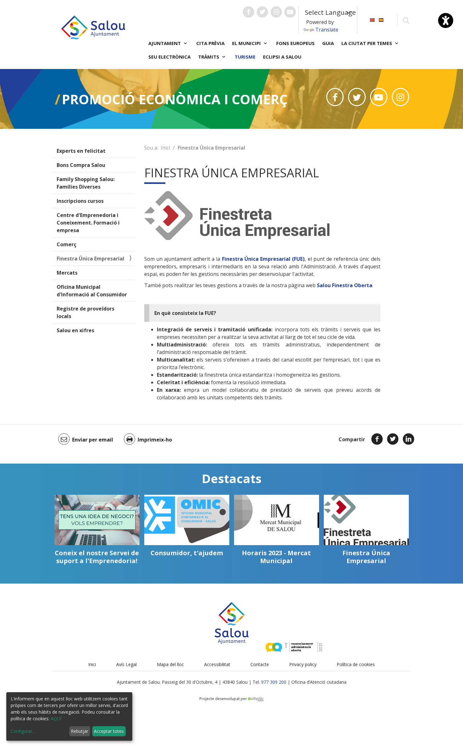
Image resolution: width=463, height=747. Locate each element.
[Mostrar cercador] (406, 20)
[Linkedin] (408, 439)
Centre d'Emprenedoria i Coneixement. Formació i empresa (88, 223)
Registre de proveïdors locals (85, 312)
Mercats (67, 272)
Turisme (245, 57)
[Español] (381, 19)
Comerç (66, 244)
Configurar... (23, 731)
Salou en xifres (75, 330)
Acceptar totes (109, 731)
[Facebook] (377, 439)
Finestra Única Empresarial (90, 258)
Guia (328, 43)
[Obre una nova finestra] (248, 12)
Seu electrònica (169, 57)
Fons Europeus (295, 43)
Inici (165, 147)
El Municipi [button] (247, 43)
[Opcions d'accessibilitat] (446, 20)
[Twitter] (392, 439)
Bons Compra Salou (81, 165)
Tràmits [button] (209, 57)
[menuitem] (372, 19)
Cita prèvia (210, 43)
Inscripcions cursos (80, 200)
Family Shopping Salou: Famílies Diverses (86, 183)
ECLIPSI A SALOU (282, 57)
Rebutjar (79, 731)
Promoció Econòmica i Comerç (175, 99)
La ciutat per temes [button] (367, 43)
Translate (326, 29)
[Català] (372, 19)
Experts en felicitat (81, 150)
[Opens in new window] (335, 97)
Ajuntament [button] (165, 43)
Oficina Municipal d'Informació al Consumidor (92, 290)
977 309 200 (273, 682)
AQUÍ (56, 718)
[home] (93, 26)
